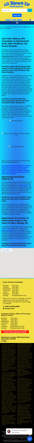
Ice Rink (19, 170)
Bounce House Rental (14, 167)
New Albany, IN (25, 185)
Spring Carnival (23, 172)
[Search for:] (15, 10)
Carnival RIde (15, 169)
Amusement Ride (8, 165)
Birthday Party (20, 165)
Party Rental (13, 172)
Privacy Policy (26, 441)
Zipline (13, 173)
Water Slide (6, 173)
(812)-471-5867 (13, 20)
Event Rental (11, 170)
